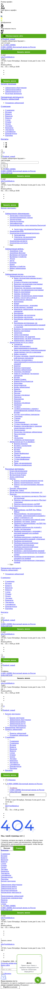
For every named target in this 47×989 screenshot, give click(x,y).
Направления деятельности (12, 97)
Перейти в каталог (10, 987)
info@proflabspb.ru (7, 57)
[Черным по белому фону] (1, 12)
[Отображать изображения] (2, 24)
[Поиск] (2, 150)
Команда (8, 114)
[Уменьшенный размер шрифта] (2, 4)
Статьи (7, 120)
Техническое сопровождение (11, 898)
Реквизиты (9, 128)
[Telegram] (6, 145)
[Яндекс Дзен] (6, 147)
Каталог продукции (8, 84)
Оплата (8, 124)
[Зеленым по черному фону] (1, 20)
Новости (8, 118)
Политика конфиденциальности (13, 963)
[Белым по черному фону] (1, 14)
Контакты (4, 139)
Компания (4, 850)
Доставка (8, 126)
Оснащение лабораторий (14, 103)
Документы (9, 130)
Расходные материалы (13, 93)
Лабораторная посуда (13, 91)
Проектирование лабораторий (12, 896)
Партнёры (9, 135)
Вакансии (9, 116)
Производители (11, 133)
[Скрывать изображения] (2, 26)
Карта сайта (5, 965)
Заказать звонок (23, 52)
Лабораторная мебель (13, 90)
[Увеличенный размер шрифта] (3, 8)
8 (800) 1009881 (10, 45)
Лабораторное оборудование (16, 88)
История (8, 112)
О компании (5, 106)
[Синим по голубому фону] (1, 16)
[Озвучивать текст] (2, 30)
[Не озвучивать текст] (2, 33)
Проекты (4, 900)
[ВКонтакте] (6, 143)
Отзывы (8, 122)
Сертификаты (10, 131)
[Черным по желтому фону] (1, 18)
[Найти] (4, 166)
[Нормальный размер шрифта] (2, 6)
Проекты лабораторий (10, 99)
